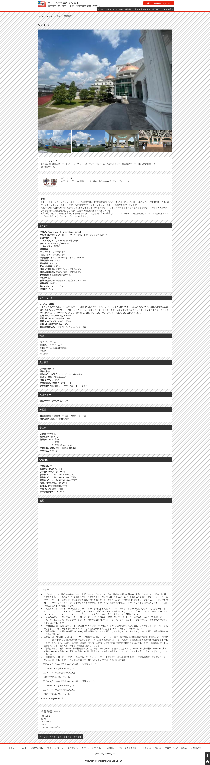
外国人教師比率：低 (146, 164)
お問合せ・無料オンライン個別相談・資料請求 (61, 736)
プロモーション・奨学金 (176, 747)
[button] (105, 80)
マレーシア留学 (104, 9)
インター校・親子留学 (123, 9)
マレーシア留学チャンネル (63, 2)
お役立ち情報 (37, 747)
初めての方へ (168, 9)
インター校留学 (53, 16)
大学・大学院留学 (142, 9)
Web (51, 288)
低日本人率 (46, 164)
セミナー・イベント (18, 747)
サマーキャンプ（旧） (92, 747)
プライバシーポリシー (105, 753)
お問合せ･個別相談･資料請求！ (159, 3)
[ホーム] (43, 4)
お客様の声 (196, 747)
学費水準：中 (58, 164)
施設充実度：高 (48, 166)
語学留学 (156, 9)
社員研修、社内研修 (152, 747)
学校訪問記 (73, 747)
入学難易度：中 (113, 164)
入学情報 (110, 747)
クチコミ (61, 286)
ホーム (41, 16)
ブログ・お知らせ (55, 747)
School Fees (57, 488)
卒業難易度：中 (129, 164)
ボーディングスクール (95, 164)
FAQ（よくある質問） (128, 747)
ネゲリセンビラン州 (75, 164)
